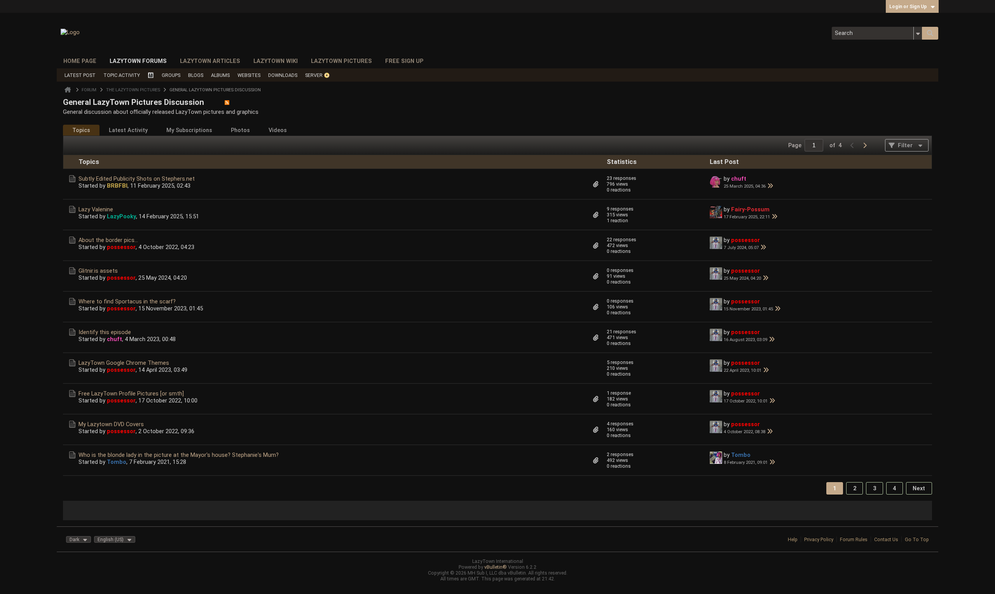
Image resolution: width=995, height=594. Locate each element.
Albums (220, 75)
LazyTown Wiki (275, 60)
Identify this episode (105, 332)
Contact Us (886, 539)
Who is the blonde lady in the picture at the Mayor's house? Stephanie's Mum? (179, 454)
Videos (278, 130)
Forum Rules (854, 539)
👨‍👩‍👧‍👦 (151, 75)
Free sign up (404, 60)
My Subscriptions (189, 130)
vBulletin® (495, 567)
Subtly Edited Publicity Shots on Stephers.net (137, 178)
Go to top (917, 539)
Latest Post (80, 75)
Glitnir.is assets (98, 270)
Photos (240, 130)
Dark (74, 539)
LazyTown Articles (210, 60)
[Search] (930, 33)
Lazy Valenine (96, 209)
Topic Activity (121, 75)
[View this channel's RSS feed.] (227, 102)
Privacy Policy (818, 539)
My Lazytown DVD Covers (111, 424)
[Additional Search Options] (917, 33)
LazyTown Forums (138, 60)
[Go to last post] (770, 186)
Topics (81, 130)
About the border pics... (108, 240)
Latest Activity (128, 130)
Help (793, 539)
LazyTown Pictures (341, 60)
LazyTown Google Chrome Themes (124, 362)
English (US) (111, 539)
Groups (171, 75)
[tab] (81, 130)
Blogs (195, 75)
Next (919, 488)
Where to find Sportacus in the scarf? (127, 301)
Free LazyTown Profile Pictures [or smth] (131, 393)
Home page (79, 60)
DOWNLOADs (282, 75)
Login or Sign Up (908, 6)
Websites (248, 75)
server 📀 (317, 75)
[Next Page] (864, 145)
